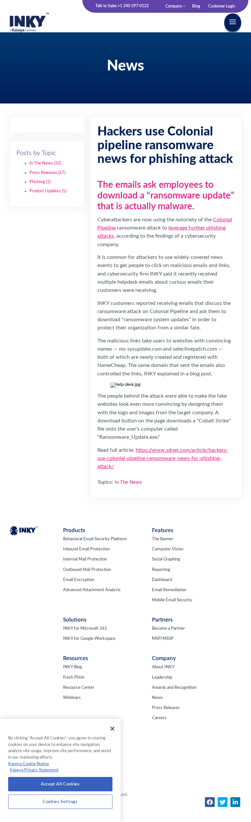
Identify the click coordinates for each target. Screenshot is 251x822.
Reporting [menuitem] (161, 570)
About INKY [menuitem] (163, 667)
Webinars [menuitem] (72, 698)
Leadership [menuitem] (162, 677)
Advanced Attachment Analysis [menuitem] (92, 590)
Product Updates (47, 191)
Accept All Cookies (60, 784)
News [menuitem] (157, 698)
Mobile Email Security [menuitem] (172, 600)
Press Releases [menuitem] (166, 708)
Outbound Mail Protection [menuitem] (87, 570)
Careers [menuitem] (159, 718)
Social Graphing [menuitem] (166, 559)
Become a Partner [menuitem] (168, 628)
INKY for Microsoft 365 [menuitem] (85, 628)
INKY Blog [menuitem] (72, 667)
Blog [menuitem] (196, 6)
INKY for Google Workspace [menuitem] (89, 639)
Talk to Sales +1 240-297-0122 (122, 6)
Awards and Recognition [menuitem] (174, 688)
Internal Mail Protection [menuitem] (85, 559)
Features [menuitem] (162, 530)
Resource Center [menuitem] (78, 688)
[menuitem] (210, 802)
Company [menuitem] (173, 6)
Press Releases (47, 173)
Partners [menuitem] (162, 620)
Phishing (40, 182)
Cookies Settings (60, 801)
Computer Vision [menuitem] (167, 549)
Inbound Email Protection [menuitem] (86, 549)
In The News (45, 163)
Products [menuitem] (74, 530)
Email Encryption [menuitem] (78, 580)
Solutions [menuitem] (74, 620)
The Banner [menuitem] (162, 539)
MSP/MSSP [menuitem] (163, 639)
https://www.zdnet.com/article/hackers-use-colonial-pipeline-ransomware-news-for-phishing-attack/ (162, 458)
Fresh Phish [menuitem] (73, 677)
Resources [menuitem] (75, 658)
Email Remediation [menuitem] (169, 590)
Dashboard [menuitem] (162, 580)
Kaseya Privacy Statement (34, 770)
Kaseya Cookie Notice (28, 764)
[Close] (112, 728)
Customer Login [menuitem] (221, 6)
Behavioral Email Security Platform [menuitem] (95, 539)
